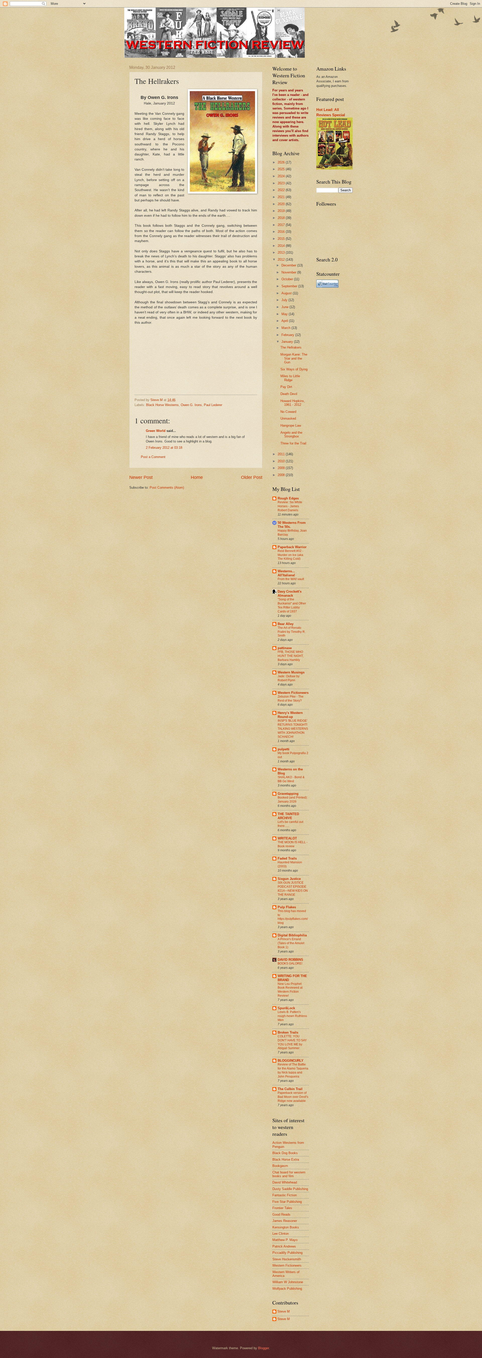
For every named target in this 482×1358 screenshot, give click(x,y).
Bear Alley (285, 624)
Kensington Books (285, 1227)
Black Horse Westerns (162, 405)
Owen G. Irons (191, 405)
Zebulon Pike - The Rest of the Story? (291, 698)
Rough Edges (288, 498)
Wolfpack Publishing (287, 1288)
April (285, 321)
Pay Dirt (286, 387)
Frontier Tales (282, 1208)
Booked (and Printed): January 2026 (293, 799)
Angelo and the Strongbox (291, 434)
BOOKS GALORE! (290, 963)
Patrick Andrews (284, 1246)
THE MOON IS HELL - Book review (293, 844)
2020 (282, 204)
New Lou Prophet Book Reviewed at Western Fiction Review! (290, 990)
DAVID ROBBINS (290, 959)
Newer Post (141, 477)
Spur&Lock (286, 1008)
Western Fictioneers (293, 693)
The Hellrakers (291, 347)
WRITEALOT (287, 838)
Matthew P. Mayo (284, 1240)
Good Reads (281, 1214)
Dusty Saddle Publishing (290, 1189)
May (285, 314)
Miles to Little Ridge (290, 378)
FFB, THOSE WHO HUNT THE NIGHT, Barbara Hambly (291, 656)
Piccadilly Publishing (287, 1253)
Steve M (283, 1311)
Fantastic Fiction (284, 1195)
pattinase (285, 648)
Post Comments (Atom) (167, 487)
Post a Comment (153, 457)
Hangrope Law (290, 425)
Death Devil (288, 394)
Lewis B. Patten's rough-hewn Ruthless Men (292, 1016)
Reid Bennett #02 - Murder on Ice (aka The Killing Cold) (290, 555)
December (289, 265)
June (285, 307)
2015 (282, 239)
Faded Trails (287, 858)
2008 (282, 475)
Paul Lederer (213, 405)
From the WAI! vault (291, 579)
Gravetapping (288, 794)
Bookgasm (280, 1166)
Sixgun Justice (289, 879)
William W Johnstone (287, 1282)
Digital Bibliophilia (292, 935)
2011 (282, 454)
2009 (282, 468)
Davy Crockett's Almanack (290, 593)
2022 (282, 190)
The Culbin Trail (290, 1089)
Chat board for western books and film (288, 1174)
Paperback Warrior (292, 547)
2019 (282, 211)
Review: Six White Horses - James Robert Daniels (290, 506)
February (288, 335)
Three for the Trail (293, 443)
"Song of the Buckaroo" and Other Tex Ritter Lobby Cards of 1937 (292, 605)
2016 (282, 232)
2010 (282, 461)
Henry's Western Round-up (290, 715)
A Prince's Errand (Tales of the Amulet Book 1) (291, 943)
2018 (282, 218)
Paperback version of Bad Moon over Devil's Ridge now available (293, 1097)
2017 (282, 225)
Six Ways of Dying (294, 369)
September (289, 286)
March (286, 328)
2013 (282, 252)
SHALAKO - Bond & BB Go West (291, 779)
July (284, 300)
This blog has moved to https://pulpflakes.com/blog (293, 917)
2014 (282, 246)
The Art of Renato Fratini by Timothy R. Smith (292, 632)
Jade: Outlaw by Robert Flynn (288, 678)
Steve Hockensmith (286, 1259)
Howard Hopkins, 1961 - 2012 (292, 403)
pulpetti (283, 749)
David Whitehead (284, 1182)
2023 (282, 183)
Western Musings (291, 672)
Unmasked (288, 418)
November (289, 272)
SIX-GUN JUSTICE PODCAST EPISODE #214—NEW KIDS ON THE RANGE (293, 888)
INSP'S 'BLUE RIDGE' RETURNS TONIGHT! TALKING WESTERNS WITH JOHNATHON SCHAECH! (293, 729)
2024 (282, 176)
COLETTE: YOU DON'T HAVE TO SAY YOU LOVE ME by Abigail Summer (292, 1042)
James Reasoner (284, 1221)
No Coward (288, 412)
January (287, 342)
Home (197, 477)
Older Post (251, 477)
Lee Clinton (280, 1233)
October (287, 279)
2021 (282, 197)
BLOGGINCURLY (291, 1060)
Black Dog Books (285, 1153)
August (287, 293)
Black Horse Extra (285, 1159)
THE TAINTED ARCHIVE (288, 816)
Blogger (263, 1348)
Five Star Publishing (287, 1202)
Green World (155, 431)
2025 (282, 169)
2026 (282, 162)
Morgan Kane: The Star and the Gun (293, 358)
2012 (282, 259)
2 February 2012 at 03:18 (164, 447)
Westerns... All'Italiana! (286, 573)
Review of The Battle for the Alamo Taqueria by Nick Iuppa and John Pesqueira (293, 1070)
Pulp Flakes (287, 907)
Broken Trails (288, 1032)
